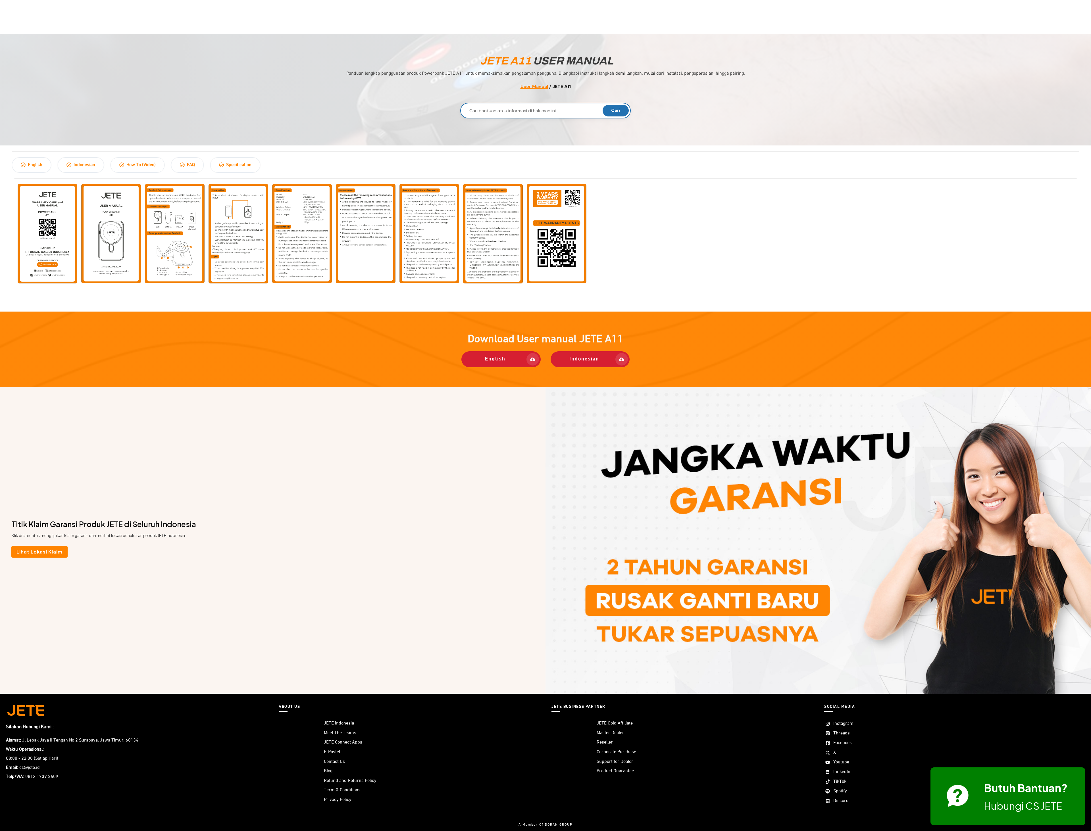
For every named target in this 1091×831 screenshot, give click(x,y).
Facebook (842, 743)
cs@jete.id (29, 767)
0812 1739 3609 (41, 776)
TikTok (839, 781)
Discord (841, 801)
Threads (841, 733)
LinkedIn (841, 772)
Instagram (843, 723)
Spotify (840, 791)
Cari (615, 110)
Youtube (841, 762)
